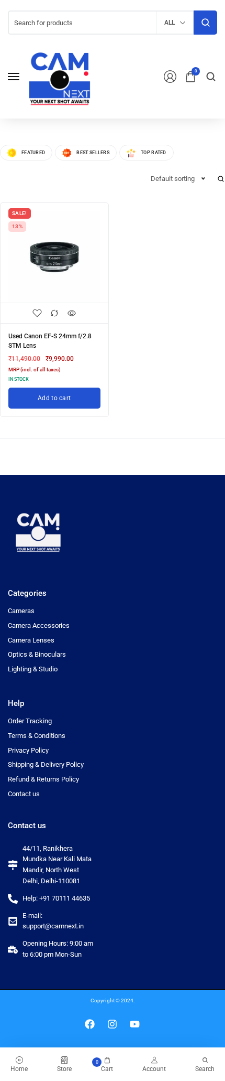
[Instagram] (112, 1024)
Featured (33, 152)
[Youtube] (135, 1024)
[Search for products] (205, 22)
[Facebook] (90, 1024)
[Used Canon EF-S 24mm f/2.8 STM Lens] (54, 257)
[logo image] (59, 76)
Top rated (153, 152)
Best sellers (92, 152)
